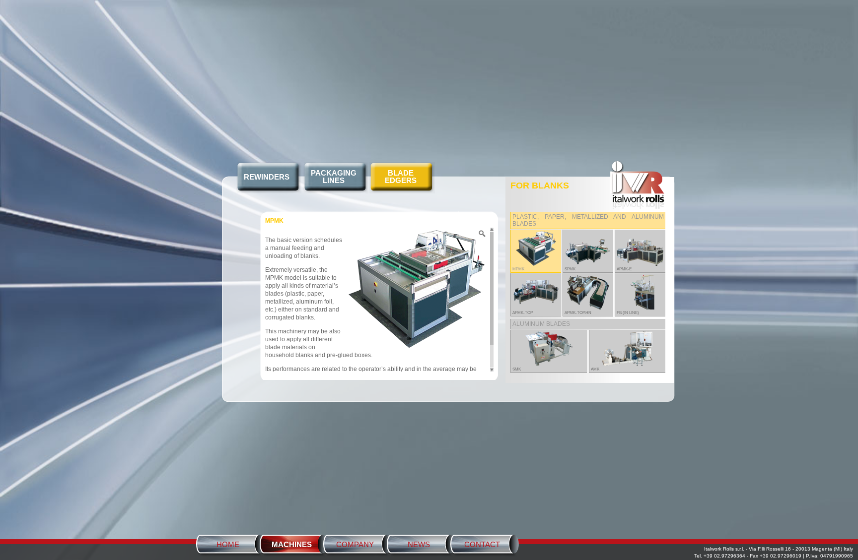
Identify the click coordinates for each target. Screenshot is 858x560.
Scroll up (492, 230)
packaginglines (334, 176)
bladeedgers (401, 176)
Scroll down (492, 370)
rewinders (266, 177)
